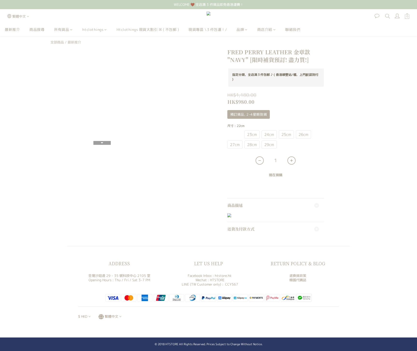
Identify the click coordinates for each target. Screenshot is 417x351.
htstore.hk (223, 275)
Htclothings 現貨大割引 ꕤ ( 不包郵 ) (148, 29)
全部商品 (57, 42)
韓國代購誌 (297, 280)
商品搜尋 (36, 29)
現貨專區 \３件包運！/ (207, 29)
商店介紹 (264, 29)
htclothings (93, 29)
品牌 (240, 29)
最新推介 (12, 29)
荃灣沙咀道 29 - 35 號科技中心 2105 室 (119, 275)
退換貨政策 (297, 275)
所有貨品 (61, 29)
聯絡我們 (292, 29)
